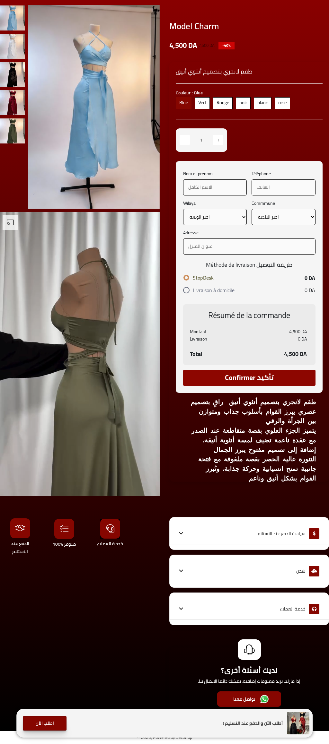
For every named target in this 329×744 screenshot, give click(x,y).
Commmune (263, 203)
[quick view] (150, 14)
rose (282, 103)
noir (243, 103)
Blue (183, 103)
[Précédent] (39, 106)
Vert (202, 103)
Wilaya (189, 203)
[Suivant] (148, 106)
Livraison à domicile (214, 290)
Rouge (223, 103)
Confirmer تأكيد (249, 377)
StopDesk (203, 277)
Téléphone (261, 173)
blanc (262, 103)
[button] (45, 723)
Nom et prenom (198, 173)
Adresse (191, 232)
